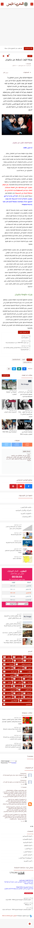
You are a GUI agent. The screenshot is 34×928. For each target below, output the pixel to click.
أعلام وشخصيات (26, 516)
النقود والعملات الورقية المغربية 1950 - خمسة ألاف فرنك (16, 909)
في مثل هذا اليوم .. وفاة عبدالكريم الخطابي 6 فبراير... (25, 414)
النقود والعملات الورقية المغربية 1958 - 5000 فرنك (18, 899)
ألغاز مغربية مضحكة (16, 534)
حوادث (25, 671)
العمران (7, 693)
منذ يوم (18, 614)
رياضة (27, 657)
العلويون (27, 679)
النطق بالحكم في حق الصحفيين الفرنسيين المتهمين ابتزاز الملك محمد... (13, 747)
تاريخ (28, 668)
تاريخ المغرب (28, 848)
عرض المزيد (6, 375)
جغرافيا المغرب (27, 851)
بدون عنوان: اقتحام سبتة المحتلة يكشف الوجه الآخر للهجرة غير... (12, 48)
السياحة (7, 660)
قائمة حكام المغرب (25, 507)
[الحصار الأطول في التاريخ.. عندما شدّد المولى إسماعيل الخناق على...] (27, 633)
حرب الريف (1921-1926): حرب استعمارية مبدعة (17, 342)
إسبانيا (8, 664)
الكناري (17, 693)
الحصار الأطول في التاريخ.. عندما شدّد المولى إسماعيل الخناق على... (11, 633)
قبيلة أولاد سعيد (17, 558)
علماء (18, 697)
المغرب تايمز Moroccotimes (9, 915)
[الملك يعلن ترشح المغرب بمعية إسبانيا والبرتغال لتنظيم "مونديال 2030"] (27, 720)
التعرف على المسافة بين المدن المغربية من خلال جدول (13, 527)
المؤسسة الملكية (23, 664)
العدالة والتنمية (16, 359)
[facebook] (28, 486)
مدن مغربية (10, 671)
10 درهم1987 (28, 904)
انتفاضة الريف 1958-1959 (9, 432)
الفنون (7, 668)
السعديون (17, 704)
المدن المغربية (28, 861)
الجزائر (27, 660)
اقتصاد (17, 660)
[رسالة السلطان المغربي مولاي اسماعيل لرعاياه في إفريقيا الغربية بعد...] (27, 624)
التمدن (25, 700)
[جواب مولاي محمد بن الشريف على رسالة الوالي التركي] (27, 616)
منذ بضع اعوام (24, 335)
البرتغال (7, 686)
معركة (27, 682)
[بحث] (2, 4)
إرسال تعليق (26, 451)
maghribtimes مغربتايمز (26, 880)
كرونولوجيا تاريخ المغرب (25, 858)
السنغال (27, 693)
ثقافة (7, 657)
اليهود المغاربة (24, 675)
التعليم (9, 675)
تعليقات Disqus (6, 444)
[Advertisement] (17, 27)
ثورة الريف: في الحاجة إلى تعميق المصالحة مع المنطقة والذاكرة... (25, 394)
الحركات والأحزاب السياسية (23, 510)
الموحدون (10, 689)
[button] (24, 368)
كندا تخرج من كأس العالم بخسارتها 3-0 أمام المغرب (18, 888)
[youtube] (21, 486)
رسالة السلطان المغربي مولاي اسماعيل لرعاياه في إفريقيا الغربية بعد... (12, 626)
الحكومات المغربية (26, 513)
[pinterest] (13, 486)
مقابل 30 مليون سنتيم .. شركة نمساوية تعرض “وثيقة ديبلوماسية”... (11, 641)
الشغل (7, 682)
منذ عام (29, 390)
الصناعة (27, 686)
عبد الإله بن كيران (27, 362)
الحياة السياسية (27, 842)
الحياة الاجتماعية (27, 836)
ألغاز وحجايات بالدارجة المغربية (13, 542)
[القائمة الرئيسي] (32, 4)
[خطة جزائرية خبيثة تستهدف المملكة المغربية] (27, 730)
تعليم (17, 682)
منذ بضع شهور (17, 548)
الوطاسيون (10, 700)
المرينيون (17, 686)
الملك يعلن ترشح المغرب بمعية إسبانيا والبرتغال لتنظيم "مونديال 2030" (11, 722)
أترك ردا (23, 777)
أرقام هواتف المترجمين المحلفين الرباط (13, 551)
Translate (13, 763)
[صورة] (27, 527)
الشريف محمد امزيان (10, 412)
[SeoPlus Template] (31, 916)
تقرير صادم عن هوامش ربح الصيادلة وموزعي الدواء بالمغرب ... (12, 738)
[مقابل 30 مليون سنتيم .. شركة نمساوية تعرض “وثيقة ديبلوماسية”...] (27, 641)
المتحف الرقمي (27, 854)
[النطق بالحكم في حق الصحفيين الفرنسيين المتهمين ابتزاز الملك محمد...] (27, 746)
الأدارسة (27, 697)
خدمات (7, 679)
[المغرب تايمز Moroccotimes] (17, 4)
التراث (17, 679)
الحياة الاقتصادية (27, 839)
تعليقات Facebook (16, 444)
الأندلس (18, 668)
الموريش (8, 697)
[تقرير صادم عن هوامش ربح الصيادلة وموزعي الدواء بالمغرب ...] (27, 738)
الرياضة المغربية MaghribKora (24, 887)
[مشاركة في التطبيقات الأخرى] (9, 368)
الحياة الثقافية (28, 845)
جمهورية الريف (25, 337)
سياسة (17, 657)
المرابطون (25, 689)
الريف (30, 56)
